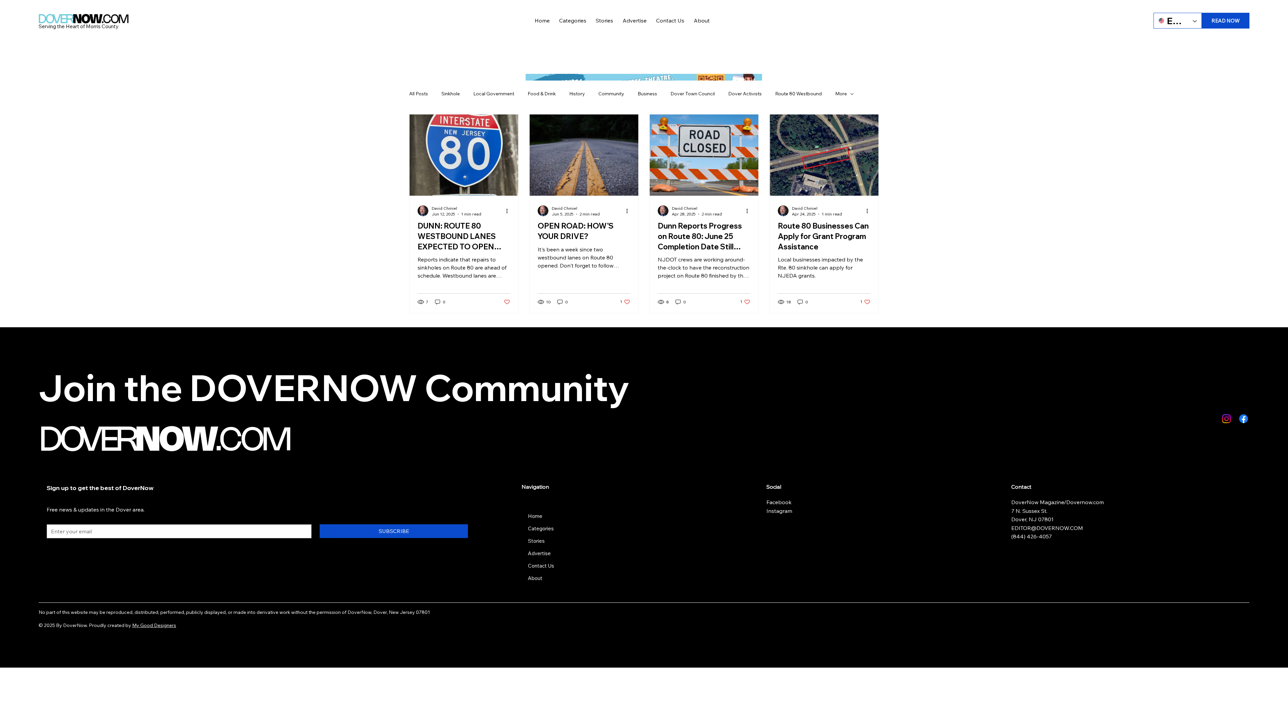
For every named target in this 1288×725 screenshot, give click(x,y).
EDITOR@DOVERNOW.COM (1047, 528)
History (577, 94)
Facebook (779, 502)
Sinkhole (450, 94)
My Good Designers (154, 625)
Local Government (493, 94)
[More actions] (509, 211)
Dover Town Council (692, 94)
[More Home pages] (546, 516)
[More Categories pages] (557, 528)
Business (647, 94)
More (841, 94)
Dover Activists (745, 94)
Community (611, 94)
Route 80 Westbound (798, 94)
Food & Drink (542, 94)
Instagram (779, 511)
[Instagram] (1226, 419)
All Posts (418, 94)
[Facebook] (1243, 419)
